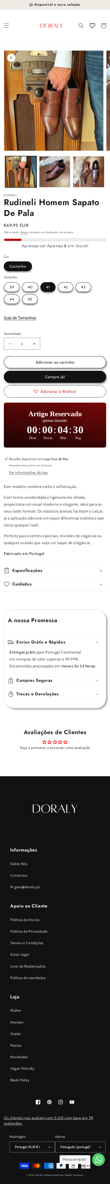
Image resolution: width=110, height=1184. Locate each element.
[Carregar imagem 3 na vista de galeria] (88, 172)
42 (65, 287)
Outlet (15, 1033)
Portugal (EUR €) (27, 1147)
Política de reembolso (28, 977)
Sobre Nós (18, 863)
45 (30, 299)
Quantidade (12, 333)
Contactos (18, 875)
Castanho (17, 266)
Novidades (19, 1057)
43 (83, 287)
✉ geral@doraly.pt (25, 887)
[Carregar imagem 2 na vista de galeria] (55, 172)
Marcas (16, 1045)
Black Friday (19, 1080)
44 (11, 299)
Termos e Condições (26, 943)
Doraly (39, 1175)
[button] (6, 25)
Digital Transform (74, 1175)
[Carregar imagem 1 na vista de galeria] (21, 172)
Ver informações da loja (28, 472)
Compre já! (55, 377)
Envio (24, 232)
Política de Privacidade (29, 931)
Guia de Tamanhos (20, 317)
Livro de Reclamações (28, 966)
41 (48, 287)
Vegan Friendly (22, 1068)
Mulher (15, 1010)
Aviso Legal (19, 954)
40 (30, 287)
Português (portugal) (75, 1147)
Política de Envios (25, 919)
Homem (17, 1022)
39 (11, 287)
